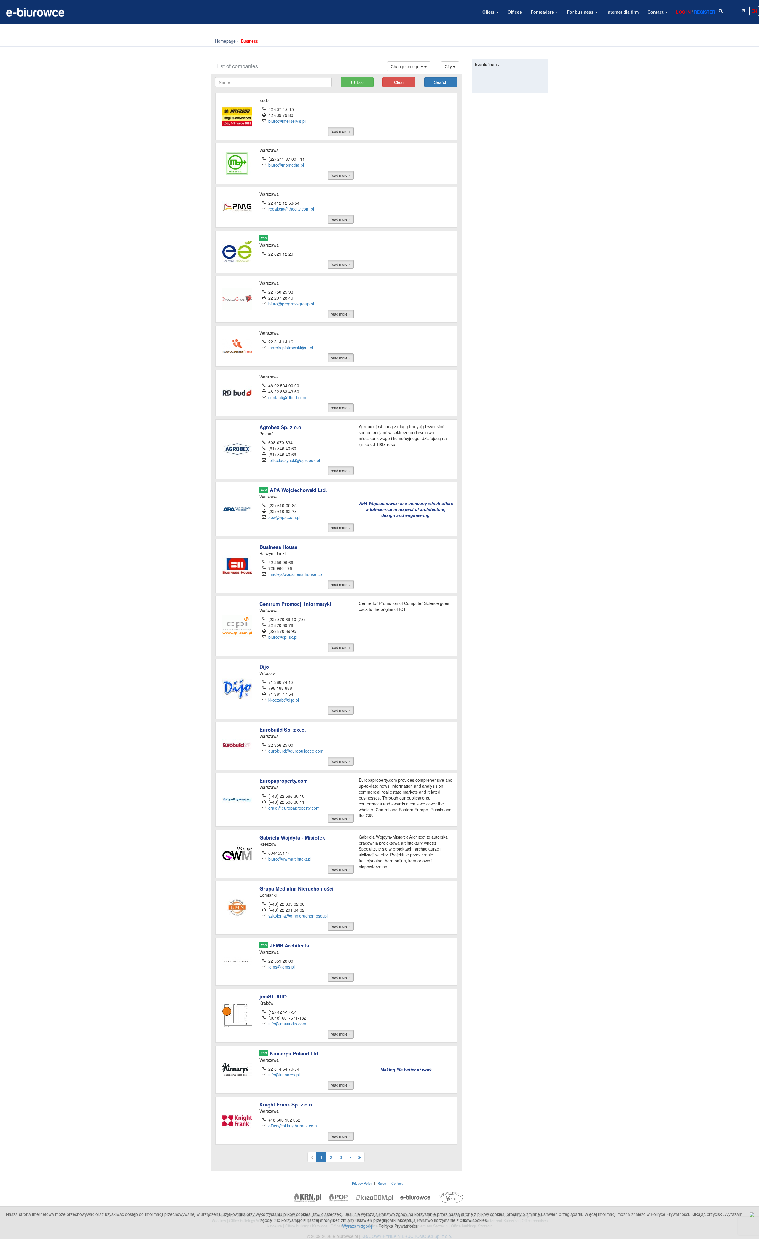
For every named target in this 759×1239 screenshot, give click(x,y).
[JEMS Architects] (237, 961)
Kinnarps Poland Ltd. (290, 1053)
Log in (683, 12)
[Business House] (237, 565)
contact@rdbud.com (287, 397)
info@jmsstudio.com (287, 1024)
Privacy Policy (362, 1183)
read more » (340, 131)
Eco (360, 82)
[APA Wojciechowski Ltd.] (237, 509)
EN (754, 11)
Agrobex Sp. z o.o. (281, 427)
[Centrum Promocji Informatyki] (237, 625)
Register (704, 12)
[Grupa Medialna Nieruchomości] (237, 907)
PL (744, 11)
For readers (543, 12)
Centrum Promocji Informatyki (295, 603)
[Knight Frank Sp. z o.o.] (237, 1120)
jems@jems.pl (281, 967)
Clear (399, 82)
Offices (515, 12)
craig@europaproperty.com (294, 808)
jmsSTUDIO (273, 996)
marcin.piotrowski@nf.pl (290, 348)
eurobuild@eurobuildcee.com (295, 751)
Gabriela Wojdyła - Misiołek (292, 837)
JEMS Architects (285, 945)
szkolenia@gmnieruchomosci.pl (298, 916)
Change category (407, 66)
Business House (278, 546)
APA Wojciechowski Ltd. (294, 489)
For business (581, 12)
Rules (382, 1183)
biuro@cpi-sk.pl (282, 637)
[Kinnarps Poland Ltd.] (237, 1069)
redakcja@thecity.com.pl (291, 209)
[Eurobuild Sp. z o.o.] (237, 745)
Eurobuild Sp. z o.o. (282, 729)
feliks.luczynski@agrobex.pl (294, 460)
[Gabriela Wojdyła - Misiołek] (237, 853)
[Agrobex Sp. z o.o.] (237, 449)
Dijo (264, 666)
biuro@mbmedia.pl (286, 165)
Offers (489, 12)
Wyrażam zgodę (357, 1226)
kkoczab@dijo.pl (283, 700)
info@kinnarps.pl (284, 1075)
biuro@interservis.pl (287, 121)
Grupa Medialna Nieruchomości (296, 888)
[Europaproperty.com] (237, 799)
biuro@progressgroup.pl (291, 304)
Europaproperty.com (283, 780)
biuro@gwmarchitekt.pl (289, 859)
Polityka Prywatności (398, 1226)
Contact (656, 12)
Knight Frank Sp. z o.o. (286, 1104)
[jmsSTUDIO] (237, 1015)
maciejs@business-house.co (295, 574)
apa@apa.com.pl (284, 517)
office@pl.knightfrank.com (292, 1126)
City (449, 66)
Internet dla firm (623, 12)
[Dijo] (237, 688)
